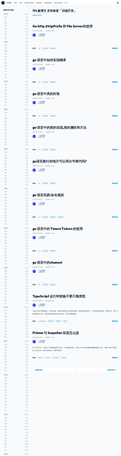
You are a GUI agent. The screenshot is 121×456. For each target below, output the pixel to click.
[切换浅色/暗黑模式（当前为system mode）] (117, 2)
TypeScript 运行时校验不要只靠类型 (59, 296)
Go (40, 48)
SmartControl (29, 3)
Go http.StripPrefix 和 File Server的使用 (63, 26)
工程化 (65, 321)
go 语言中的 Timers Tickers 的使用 (58, 229)
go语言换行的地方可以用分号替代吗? (60, 161)
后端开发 (45, 48)
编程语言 (53, 48)
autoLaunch (58, 3)
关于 (65, 3)
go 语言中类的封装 (46, 94)
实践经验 (60, 217)
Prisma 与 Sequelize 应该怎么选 (56, 333)
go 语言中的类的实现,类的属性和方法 (59, 127)
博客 (20, 3)
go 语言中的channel (47, 262)
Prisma (48, 357)
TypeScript (42, 321)
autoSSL (39, 3)
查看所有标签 (37, 15)
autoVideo (48, 3)
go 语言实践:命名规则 (48, 195)
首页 (15, 3)
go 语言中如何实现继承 (49, 60)
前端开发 (50, 321)
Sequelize (56, 357)
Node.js (41, 357)
